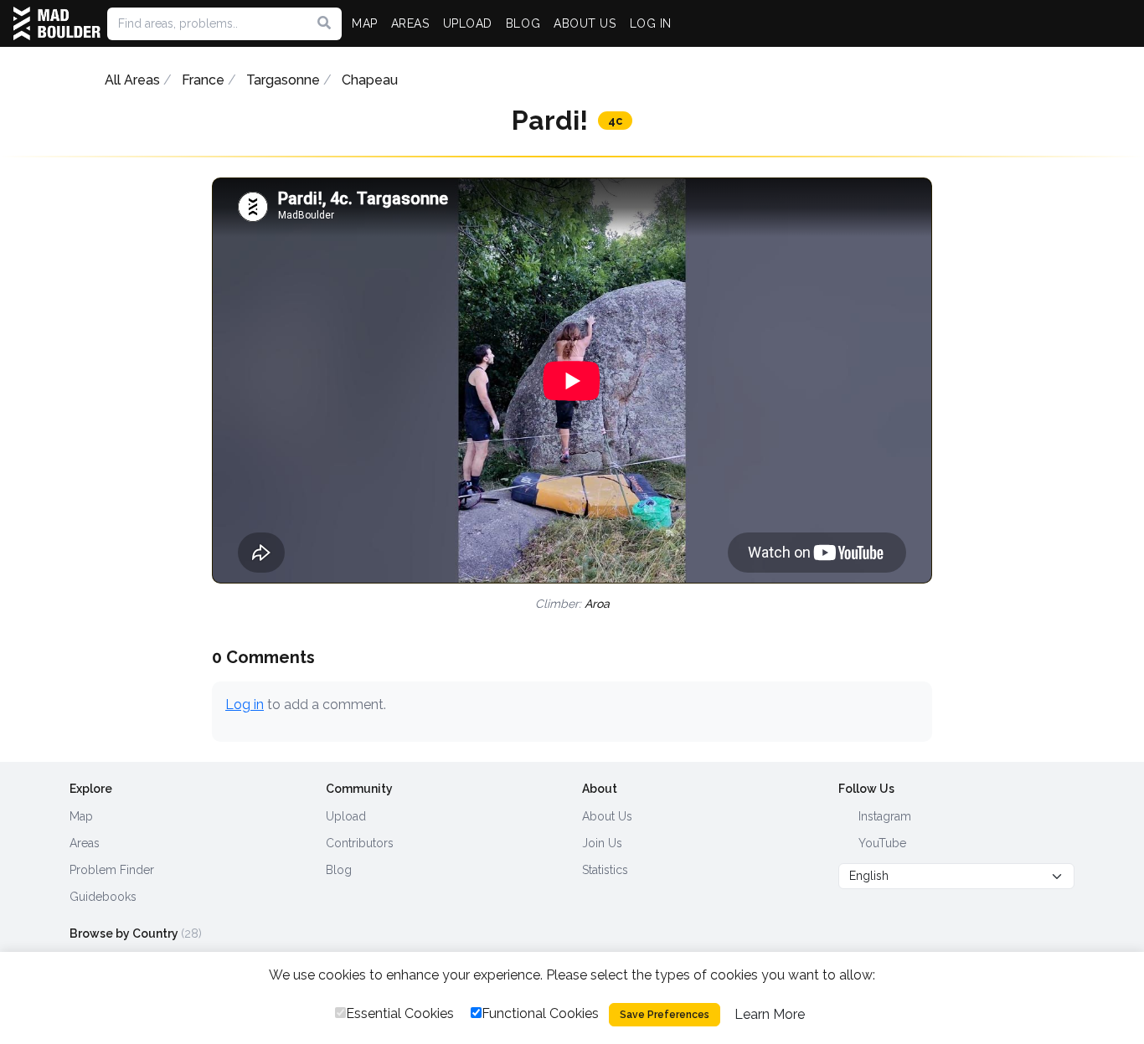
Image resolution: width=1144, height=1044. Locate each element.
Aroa (597, 603)
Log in (244, 704)
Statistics (605, 870)
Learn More (769, 1014)
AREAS (410, 23)
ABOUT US (585, 23)
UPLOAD (467, 23)
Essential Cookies (400, 1013)
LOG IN (651, 23)
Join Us (602, 843)
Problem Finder (112, 870)
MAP (365, 23)
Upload (346, 816)
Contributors (360, 843)
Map (81, 816)
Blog (339, 870)
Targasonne (283, 80)
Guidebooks (103, 896)
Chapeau (370, 80)
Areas (85, 843)
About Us (607, 816)
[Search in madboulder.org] (324, 23)
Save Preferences (664, 1015)
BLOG (523, 23)
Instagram (883, 816)
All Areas (132, 80)
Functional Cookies (540, 1013)
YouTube (880, 843)
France (203, 80)
